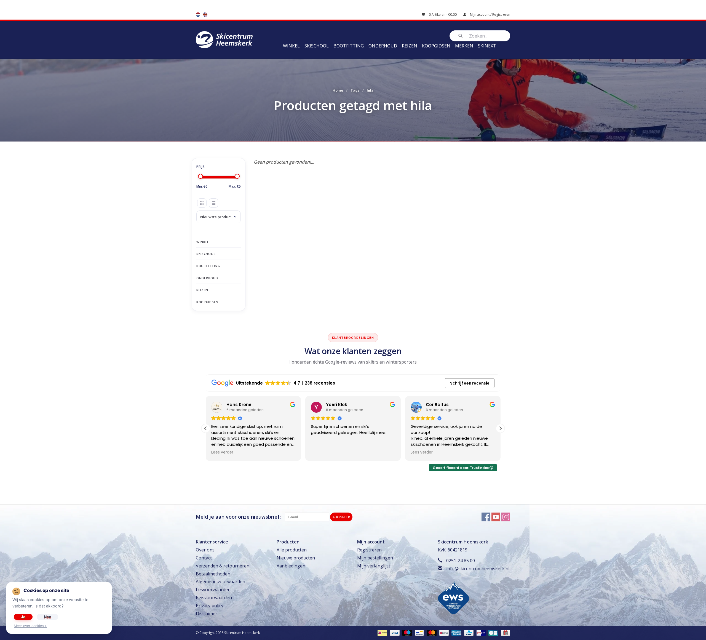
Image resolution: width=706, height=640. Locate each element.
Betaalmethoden (213, 574)
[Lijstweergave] (213, 203)
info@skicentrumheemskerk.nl (477, 569)
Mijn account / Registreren (489, 14)
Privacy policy (209, 605)
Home (338, 90)
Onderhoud (382, 46)
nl (198, 14)
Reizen (409, 46)
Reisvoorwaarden (214, 597)
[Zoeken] (460, 36)
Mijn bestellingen (375, 558)
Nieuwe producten (296, 558)
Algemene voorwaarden (220, 581)
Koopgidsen (436, 46)
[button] (500, 428)
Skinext (487, 46)
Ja (23, 616)
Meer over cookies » (30, 626)
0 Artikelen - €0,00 (443, 14)
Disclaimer (206, 613)
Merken (464, 46)
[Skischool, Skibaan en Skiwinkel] (224, 39)
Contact (204, 558)
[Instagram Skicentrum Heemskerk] (505, 517)
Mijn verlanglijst (373, 566)
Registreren (369, 550)
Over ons (205, 550)
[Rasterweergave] (202, 203)
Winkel (291, 46)
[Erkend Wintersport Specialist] (453, 597)
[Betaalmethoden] (382, 632)
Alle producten (292, 550)
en (205, 14)
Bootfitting (348, 46)
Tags (355, 90)
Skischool (316, 46)
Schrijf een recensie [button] (470, 383)
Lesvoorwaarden (213, 589)
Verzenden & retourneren (222, 566)
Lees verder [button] (222, 452)
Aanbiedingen (291, 566)
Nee (47, 616)
